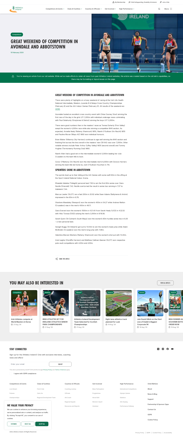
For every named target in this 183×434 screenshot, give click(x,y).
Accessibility (168, 432)
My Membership (120, 2)
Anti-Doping (124, 402)
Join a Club (165, 2)
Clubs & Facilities (43, 384)
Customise (14, 424)
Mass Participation (98, 389)
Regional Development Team (46, 397)
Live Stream (13, 389)
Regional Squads (70, 402)
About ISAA (95, 397)
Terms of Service (60, 370)
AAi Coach (68, 397)
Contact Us (152, 409)
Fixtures (12, 393)
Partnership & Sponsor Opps (158, 404)
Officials (67, 393)
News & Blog (152, 394)
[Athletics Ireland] (16, 9)
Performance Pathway (127, 406)
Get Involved (97, 384)
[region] (27, 415)
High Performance (126, 384)
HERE (57, 109)
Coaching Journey (70, 389)
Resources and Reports (72, 406)
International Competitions (128, 389)
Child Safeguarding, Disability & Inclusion (144, 2)
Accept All (42, 424)
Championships (14, 397)
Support (151, 399)
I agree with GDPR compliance (25, 373)
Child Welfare (153, 384)
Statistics (123, 397)
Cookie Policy (153, 420)
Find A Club (40, 389)
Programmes (96, 393)
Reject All (28, 424)
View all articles (165, 283)
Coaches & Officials (72, 384)
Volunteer (95, 406)
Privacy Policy (47, 370)
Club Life (40, 393)
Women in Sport (97, 402)
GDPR (150, 414)
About (150, 389)
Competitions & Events (18, 384)
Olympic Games (125, 393)
